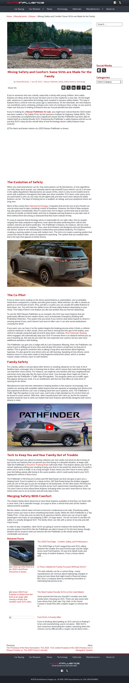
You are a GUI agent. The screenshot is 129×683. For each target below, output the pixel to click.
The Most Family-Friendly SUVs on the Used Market (60, 592)
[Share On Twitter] (69, 88)
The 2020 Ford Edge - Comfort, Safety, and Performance (62, 542)
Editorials (77, 9)
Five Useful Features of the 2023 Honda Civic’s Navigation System (71, 647)
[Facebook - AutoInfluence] (115, 3)
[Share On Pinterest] (84, 88)
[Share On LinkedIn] (74, 88)
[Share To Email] (89, 88)
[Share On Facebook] (63, 88)
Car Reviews (34, 9)
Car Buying (19, 9)
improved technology (38, 206)
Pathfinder (54, 82)
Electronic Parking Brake (38, 465)
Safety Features (70, 82)
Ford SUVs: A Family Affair (49, 617)
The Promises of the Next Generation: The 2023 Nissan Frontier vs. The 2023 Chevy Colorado (28, 647)
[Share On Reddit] (79, 88)
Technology (62, 9)
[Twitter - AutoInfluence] (120, 3)
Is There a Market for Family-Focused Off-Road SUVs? (61, 567)
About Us (110, 9)
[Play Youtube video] (49, 427)
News (49, 9)
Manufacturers (93, 9)
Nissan (46, 82)
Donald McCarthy (22, 82)
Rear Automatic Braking (76, 333)
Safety (60, 82)
